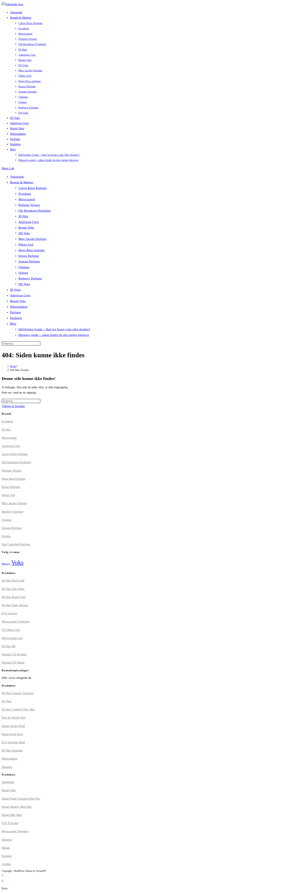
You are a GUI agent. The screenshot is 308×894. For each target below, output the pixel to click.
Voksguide (17, 176)
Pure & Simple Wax (14, 717)
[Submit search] (42, 344)
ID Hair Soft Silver (13, 588)
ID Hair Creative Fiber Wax (18, 709)
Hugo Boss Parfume (13, 478)
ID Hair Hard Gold (13, 580)
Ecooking (24, 193)
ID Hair (23, 216)
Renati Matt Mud (12, 815)
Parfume (15, 312)
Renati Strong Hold (13, 726)
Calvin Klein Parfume (32, 188)
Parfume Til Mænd (13, 662)
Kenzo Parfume (28, 255)
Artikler (6, 864)
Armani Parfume (29, 261)
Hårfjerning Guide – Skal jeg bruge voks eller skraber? (54, 329)
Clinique (24, 267)
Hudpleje (16, 318)
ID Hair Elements (12, 750)
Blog (13, 323)
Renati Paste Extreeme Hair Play (21, 798)
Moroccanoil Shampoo (15, 831)
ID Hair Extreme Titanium (18, 693)
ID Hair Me (9, 646)
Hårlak (6, 847)
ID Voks (15, 289)
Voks (17, 562)
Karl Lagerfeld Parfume (16, 544)
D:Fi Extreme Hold (13, 742)
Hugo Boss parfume (31, 250)
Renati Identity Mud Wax (17, 806)
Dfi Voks (24, 233)
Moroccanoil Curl (12, 638)
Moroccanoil (26, 199)
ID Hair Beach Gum (14, 597)
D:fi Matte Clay (11, 630)
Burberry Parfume (30, 278)
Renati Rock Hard (12, 734)
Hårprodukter (19, 306)
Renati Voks (26, 227)
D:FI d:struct (9, 613)
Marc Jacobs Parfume (32, 239)
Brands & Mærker (22, 182)
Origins (23, 272)
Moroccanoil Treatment (16, 621)
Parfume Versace (29, 205)
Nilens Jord (25, 244)
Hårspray (6, 564)
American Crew (28, 222)
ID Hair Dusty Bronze (15, 605)
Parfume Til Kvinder (14, 654)
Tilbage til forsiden (13, 406)
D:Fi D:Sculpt (10, 823)
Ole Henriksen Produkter (34, 210)
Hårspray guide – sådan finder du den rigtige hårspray (53, 335)
